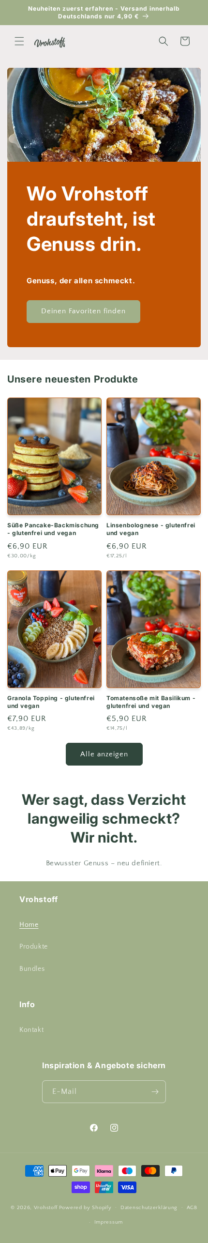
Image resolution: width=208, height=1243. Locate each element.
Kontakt (31, 1030)
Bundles (32, 969)
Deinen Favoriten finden (83, 311)
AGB (192, 1208)
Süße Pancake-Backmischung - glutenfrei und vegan (53, 529)
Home (28, 925)
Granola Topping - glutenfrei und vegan (51, 701)
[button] (19, 41)
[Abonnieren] (154, 1091)
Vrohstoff (46, 1207)
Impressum (108, 1222)
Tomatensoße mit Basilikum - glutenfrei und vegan (150, 701)
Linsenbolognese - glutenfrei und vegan (150, 529)
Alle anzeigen (104, 754)
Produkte (33, 947)
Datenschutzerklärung (149, 1208)
